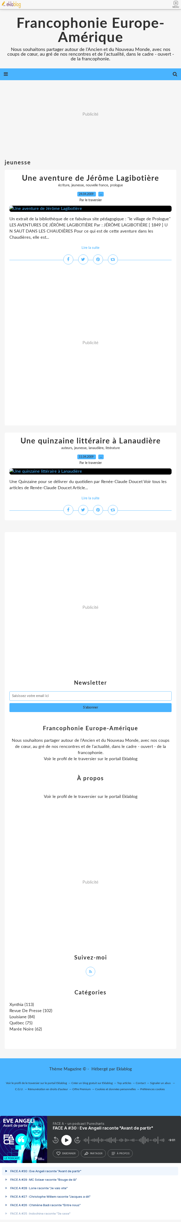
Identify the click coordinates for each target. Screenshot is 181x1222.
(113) (21, 1005)
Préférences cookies (152, 1089)
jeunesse (77, 185)
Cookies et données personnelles (115, 1089)
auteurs (66, 448)
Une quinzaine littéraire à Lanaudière (91, 441)
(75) (21, 1023)
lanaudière (96, 448)
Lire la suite (90, 248)
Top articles (124, 1083)
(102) (30, 1011)
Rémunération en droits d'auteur (48, 1089)
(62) (25, 1029)
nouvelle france (97, 185)
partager (96, 1153)
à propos (123, 1153)
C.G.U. (19, 1089)
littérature (113, 448)
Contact (141, 1083)
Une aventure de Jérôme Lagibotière (90, 178)
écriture (63, 185)
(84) (22, 1017)
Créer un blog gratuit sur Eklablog (92, 1083)
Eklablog (124, 1069)
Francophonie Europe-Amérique (90, 31)
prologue (116, 185)
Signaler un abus (160, 1083)
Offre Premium (81, 1089)
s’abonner (69, 1153)
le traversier (85, 759)
